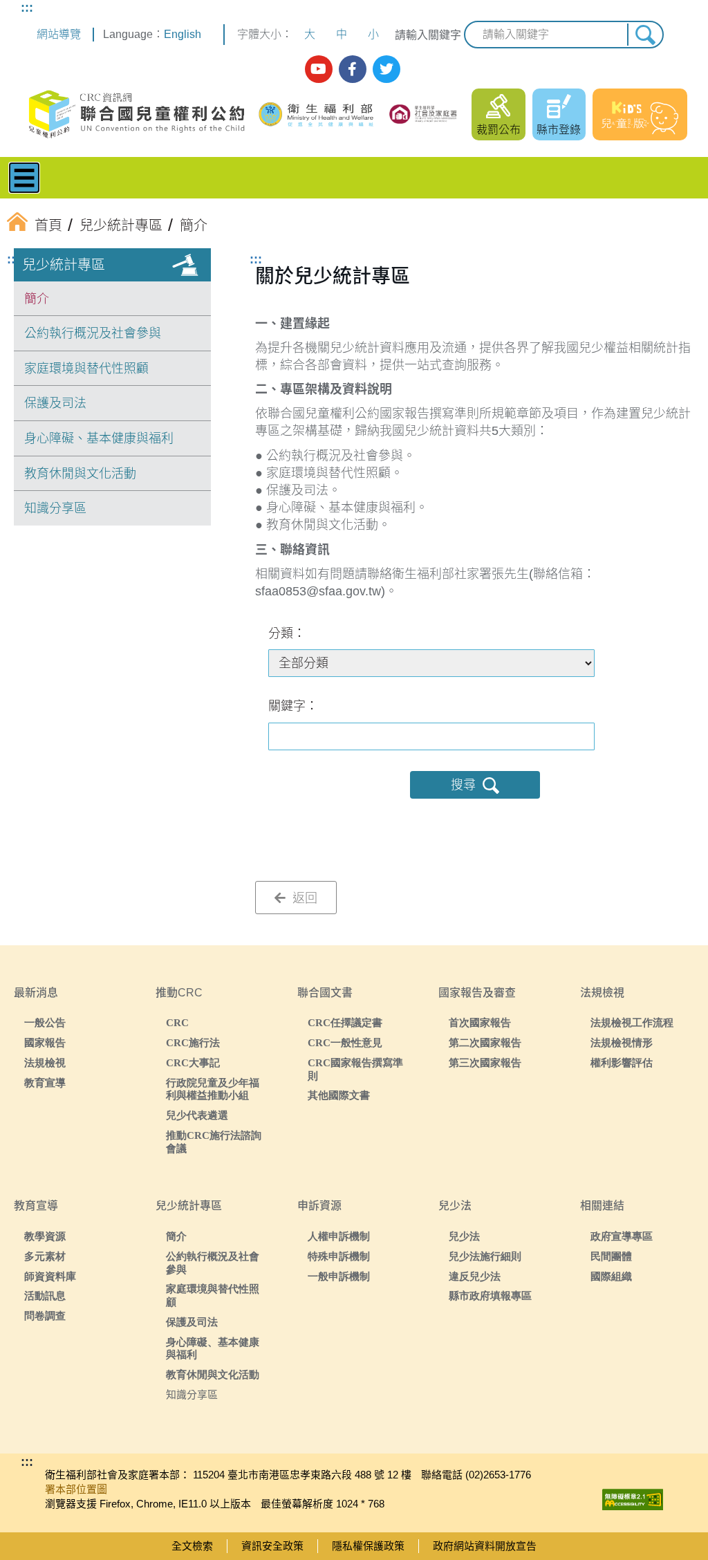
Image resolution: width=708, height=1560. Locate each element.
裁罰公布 (498, 130)
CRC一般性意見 (345, 1042)
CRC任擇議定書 (345, 1022)
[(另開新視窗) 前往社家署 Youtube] (319, 69)
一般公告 (45, 1022)
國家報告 (45, 1042)
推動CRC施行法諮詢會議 (213, 1141)
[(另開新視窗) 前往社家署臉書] (352, 69)
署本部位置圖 (76, 1489)
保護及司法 (55, 403)
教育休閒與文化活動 (80, 474)
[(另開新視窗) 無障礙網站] (632, 1496)
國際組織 (611, 1276)
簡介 (36, 299)
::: (27, 8)
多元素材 (45, 1256)
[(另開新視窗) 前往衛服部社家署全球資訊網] (423, 114)
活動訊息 (45, 1295)
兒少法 (464, 1236)
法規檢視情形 (621, 1042)
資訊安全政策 (272, 1546)
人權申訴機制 (339, 1236)
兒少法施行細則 (485, 1256)
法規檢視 (45, 1062)
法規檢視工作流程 (631, 1022)
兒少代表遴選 (197, 1115)
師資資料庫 (50, 1276)
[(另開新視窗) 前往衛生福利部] (317, 114)
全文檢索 (192, 1546)
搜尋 (463, 785)
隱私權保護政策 (368, 1546)
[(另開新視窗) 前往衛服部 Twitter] (386, 69)
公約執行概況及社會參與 (92, 333)
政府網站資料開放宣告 (485, 1546)
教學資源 (45, 1236)
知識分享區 (55, 508)
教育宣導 (45, 1082)
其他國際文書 (339, 1095)
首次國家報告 (480, 1022)
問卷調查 (45, 1315)
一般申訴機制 (339, 1276)
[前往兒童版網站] (640, 114)
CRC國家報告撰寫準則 (355, 1069)
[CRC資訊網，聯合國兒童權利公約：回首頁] (136, 114)
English (182, 34)
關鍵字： (293, 706)
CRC (177, 1022)
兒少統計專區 (63, 264)
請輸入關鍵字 (428, 35)
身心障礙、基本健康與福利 (99, 438)
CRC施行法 (193, 1042)
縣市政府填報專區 (490, 1295)
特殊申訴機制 (339, 1256)
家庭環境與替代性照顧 (86, 368)
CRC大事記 (193, 1062)
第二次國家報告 (485, 1042)
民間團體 (611, 1256)
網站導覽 (59, 34)
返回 (303, 898)
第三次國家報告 (485, 1062)
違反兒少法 (475, 1276)
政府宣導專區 (621, 1236)
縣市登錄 (559, 130)
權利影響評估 (621, 1062)
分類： (287, 633)
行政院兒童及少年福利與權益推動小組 (212, 1089)
